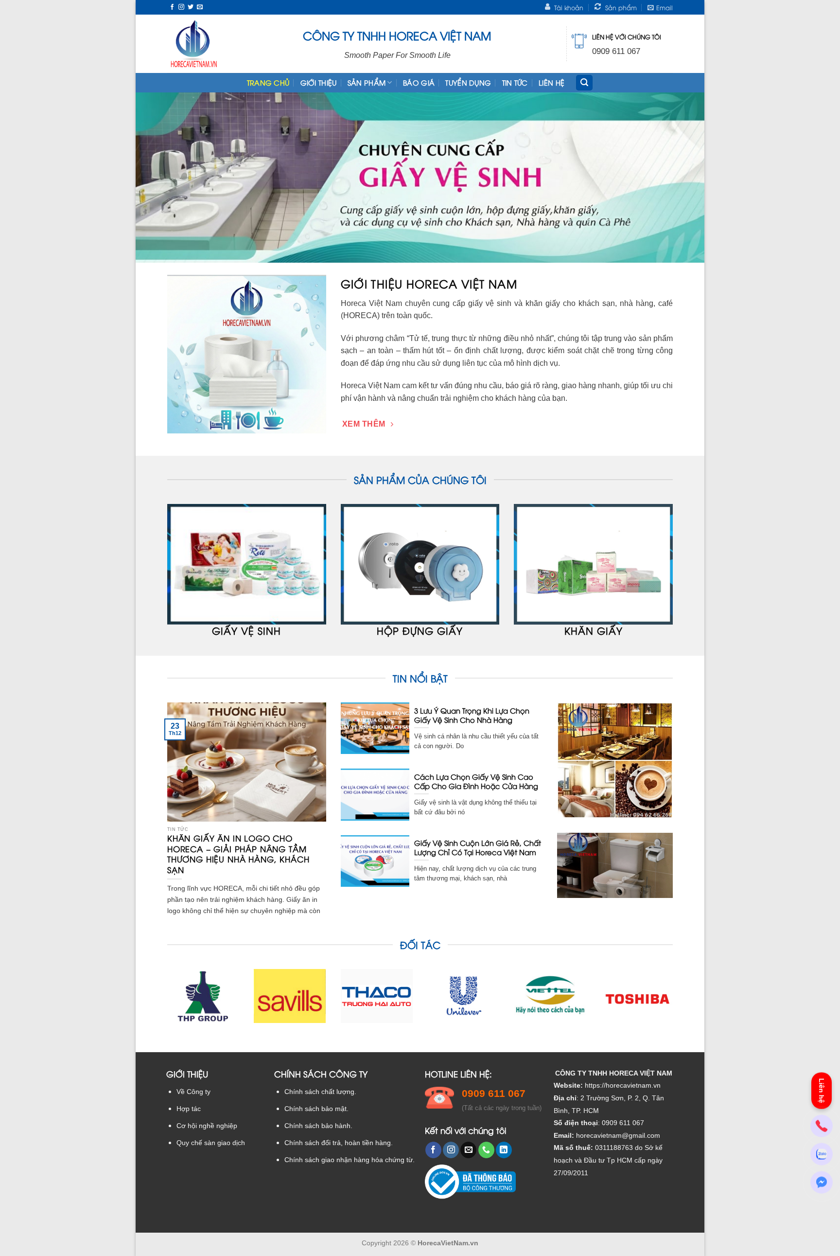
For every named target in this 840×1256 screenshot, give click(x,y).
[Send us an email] (200, 7)
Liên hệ (551, 82)
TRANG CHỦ (268, 82)
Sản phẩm (366, 82)
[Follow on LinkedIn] (504, 1150)
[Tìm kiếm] (584, 83)
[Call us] (486, 1150)
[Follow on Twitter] (190, 7)
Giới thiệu (318, 82)
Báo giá (419, 82)
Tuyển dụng (468, 82)
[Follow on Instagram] (181, 7)
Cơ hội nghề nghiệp (206, 1126)
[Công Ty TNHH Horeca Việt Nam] (193, 44)
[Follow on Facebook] (172, 7)
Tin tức (515, 82)
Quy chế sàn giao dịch (210, 1143)
